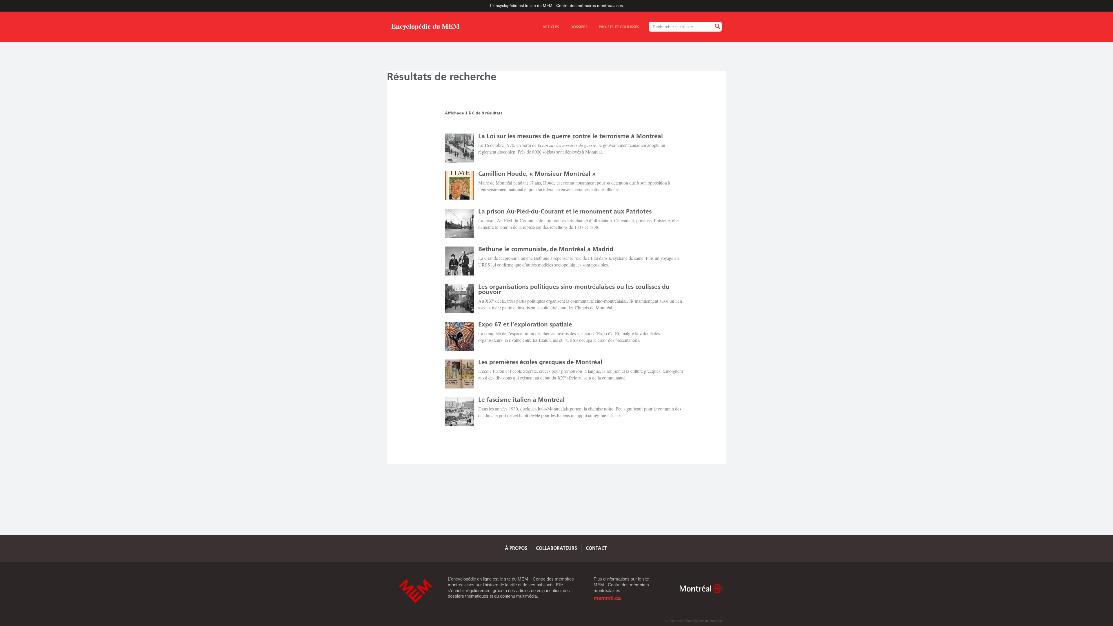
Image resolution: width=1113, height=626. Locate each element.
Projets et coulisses (619, 26)
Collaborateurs (556, 548)
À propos (516, 548)
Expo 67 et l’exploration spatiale (525, 324)
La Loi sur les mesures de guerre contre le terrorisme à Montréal (570, 136)
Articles (551, 26)
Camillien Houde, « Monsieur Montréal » (537, 173)
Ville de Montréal (700, 588)
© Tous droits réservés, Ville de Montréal (693, 621)
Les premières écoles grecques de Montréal (540, 362)
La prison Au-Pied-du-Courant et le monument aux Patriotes (565, 211)
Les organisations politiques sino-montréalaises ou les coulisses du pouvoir (574, 289)
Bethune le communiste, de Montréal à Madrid (545, 249)
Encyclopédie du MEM (425, 27)
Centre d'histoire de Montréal (415, 591)
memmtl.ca (607, 598)
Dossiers (579, 26)
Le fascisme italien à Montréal (521, 399)
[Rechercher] (717, 26)
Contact (596, 548)
